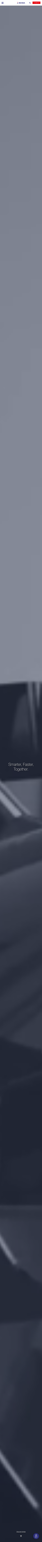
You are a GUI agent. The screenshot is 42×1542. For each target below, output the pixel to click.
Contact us (36, 2)
